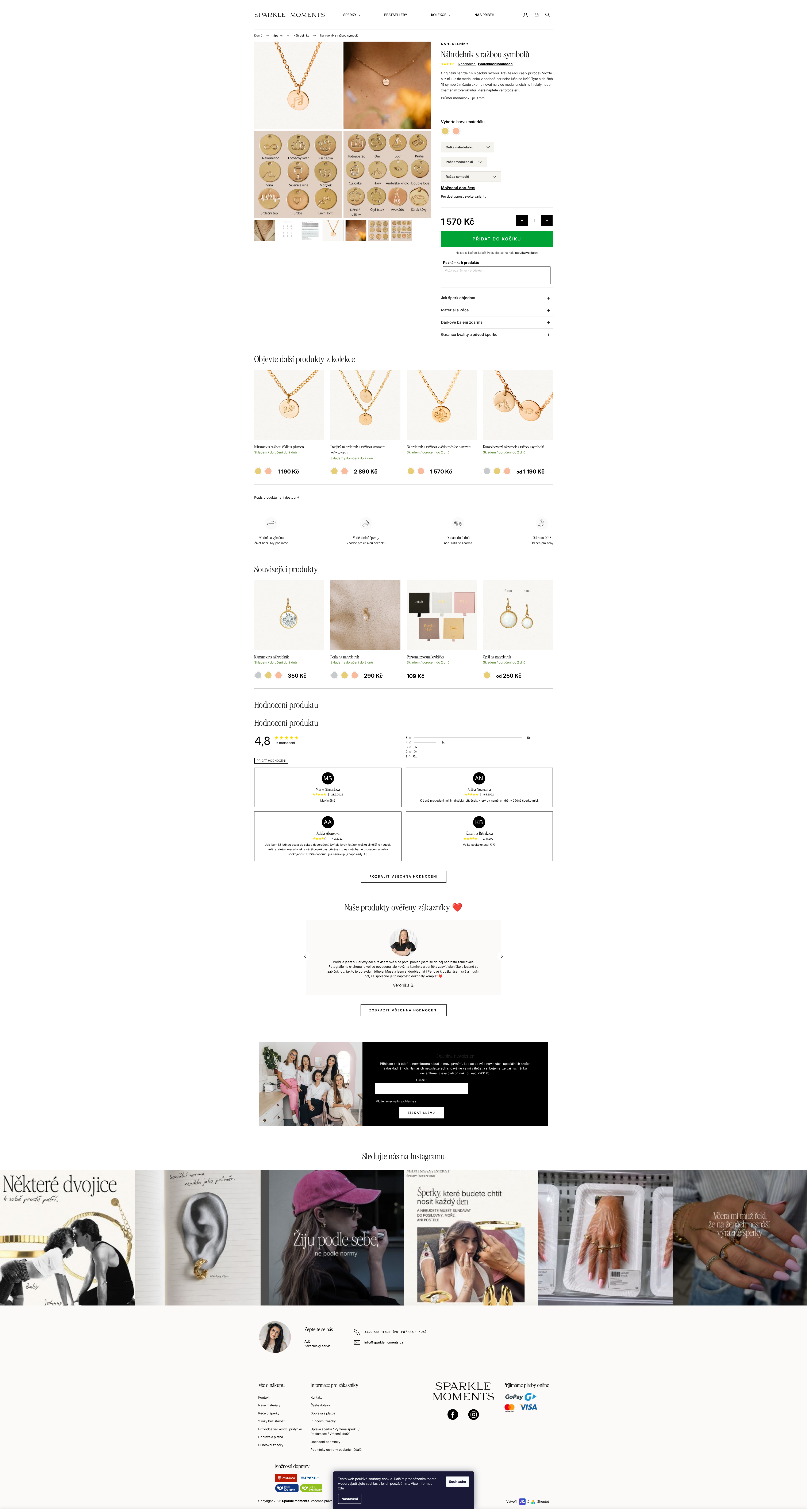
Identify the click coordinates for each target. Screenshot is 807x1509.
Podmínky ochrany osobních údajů (336, 1450)
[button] (305, 956)
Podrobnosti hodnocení (495, 64)
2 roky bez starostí (271, 1421)
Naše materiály (269, 1405)
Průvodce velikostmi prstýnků (280, 1429)
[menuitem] (352, 14)
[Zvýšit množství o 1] (547, 220)
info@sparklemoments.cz (383, 1342)
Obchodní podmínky (325, 1442)
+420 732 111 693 (377, 1332)
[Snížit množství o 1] (522, 220)
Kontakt (263, 1397)
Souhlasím (457, 1481)
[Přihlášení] (525, 14)
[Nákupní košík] (536, 14)
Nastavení (350, 1499)
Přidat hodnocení (271, 760)
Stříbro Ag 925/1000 (258, 675)
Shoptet (543, 1502)
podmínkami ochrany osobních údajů (442, 1101)
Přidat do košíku (497, 239)
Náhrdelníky (455, 44)
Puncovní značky (270, 1445)
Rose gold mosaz (355, 675)
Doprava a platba (270, 1437)
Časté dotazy (320, 1405)
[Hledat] (547, 14)
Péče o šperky (268, 1413)
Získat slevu (421, 1112)
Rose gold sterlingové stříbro (278, 675)
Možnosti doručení (458, 188)
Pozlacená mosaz (268, 675)
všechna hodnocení (403, 1010)
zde (341, 1488)
